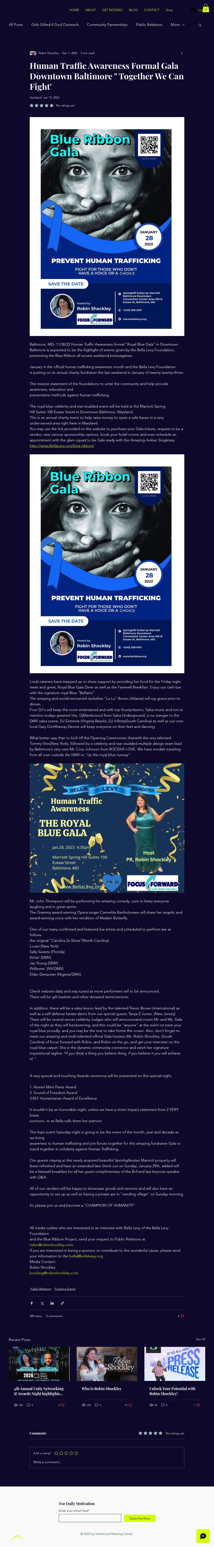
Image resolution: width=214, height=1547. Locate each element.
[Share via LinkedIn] (52, 1303)
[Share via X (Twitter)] (42, 1303)
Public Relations (149, 24)
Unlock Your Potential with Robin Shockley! (172, 1391)
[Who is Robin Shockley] (107, 1364)
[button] (205, 8)
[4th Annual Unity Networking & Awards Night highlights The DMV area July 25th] (39, 1364)
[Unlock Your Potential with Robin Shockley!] (174, 1364)
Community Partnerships (107, 24)
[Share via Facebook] (32, 1303)
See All (200, 1339)
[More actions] (181, 53)
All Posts (16, 24)
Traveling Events (65, 1289)
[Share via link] (62, 1303)
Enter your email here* (74, 1510)
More (175, 24)
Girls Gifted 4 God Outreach (55, 24)
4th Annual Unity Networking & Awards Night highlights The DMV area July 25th (39, 1391)
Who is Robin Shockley (101, 1388)
